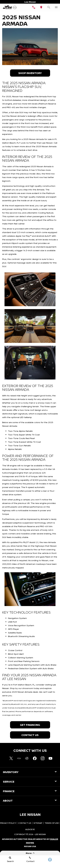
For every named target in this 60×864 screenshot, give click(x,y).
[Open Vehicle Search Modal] (49, 7)
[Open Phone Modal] (34, 7)
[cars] (19, 758)
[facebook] (34, 758)
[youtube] (50, 758)
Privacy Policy (8, 823)
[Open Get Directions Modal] (41, 7)
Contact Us (30, 735)
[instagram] (42, 758)
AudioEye (30, 829)
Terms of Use (52, 823)
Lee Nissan (40, 834)
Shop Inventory (30, 73)
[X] (11, 758)
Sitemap (37, 823)
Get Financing (30, 725)
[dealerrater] (27, 758)
